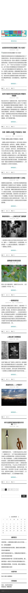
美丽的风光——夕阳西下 (14, 385)
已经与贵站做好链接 (6, 556)
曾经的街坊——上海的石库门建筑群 (14, 216)
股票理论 (9, 576)
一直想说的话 (14, 300)
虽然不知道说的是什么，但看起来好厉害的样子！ (14, 553)
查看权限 (9, 586)
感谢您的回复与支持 (6, 567)
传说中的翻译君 (5, 550)
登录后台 (3, 586)
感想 (4, 88)
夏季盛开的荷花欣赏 (14, 261)
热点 (2, 576)
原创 (14, 88)
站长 (17, 50)
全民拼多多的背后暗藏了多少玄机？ (14, 48)
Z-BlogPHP (11, 591)
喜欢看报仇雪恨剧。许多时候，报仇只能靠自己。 (14, 564)
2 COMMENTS (19, 136)
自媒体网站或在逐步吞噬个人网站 (14, 178)
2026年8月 (14, 516)
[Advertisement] (14, 14)
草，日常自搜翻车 (6, 545)
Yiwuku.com (17, 591)
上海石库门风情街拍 (14, 337)
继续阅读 (14, 83)
